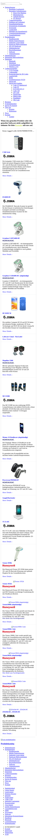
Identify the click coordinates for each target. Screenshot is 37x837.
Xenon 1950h (7, 563)
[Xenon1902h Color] (18, 681)
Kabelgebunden (10, 823)
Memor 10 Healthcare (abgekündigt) (15, 437)
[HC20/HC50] (18, 311)
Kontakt (18, 125)
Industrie (8, 796)
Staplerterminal (10, 788)
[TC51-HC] (18, 519)
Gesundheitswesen (11, 809)
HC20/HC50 (6, 313)
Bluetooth (8, 820)
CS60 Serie (6, 152)
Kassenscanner (10, 803)
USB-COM (9, 799)
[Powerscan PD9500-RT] (18, 478)
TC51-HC (5, 522)
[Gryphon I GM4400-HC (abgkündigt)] (18, 273)
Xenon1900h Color (9, 629)
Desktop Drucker (10, 794)
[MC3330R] (18, 394)
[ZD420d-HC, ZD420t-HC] (18, 709)
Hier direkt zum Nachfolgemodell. (13, 673)
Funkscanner (9, 797)
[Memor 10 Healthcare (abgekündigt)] (18, 435)
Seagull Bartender (8, 498)
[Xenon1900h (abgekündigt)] (18, 602)
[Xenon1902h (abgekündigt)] (18, 653)
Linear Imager (9, 790)
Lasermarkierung (10, 821)
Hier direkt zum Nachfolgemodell (13, 618)
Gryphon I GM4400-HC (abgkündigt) (15, 276)
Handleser (8, 818)
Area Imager (9, 805)
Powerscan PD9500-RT (10, 480)
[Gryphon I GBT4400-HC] (18, 236)
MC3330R (6, 396)
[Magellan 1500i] (18, 358)
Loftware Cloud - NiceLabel (12, 337)
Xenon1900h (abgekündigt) (11, 604)
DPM (7, 810)
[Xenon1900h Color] (18, 627)
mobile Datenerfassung (12, 807)
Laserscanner (9, 792)
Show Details (6, 176)
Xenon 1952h (7, 584)
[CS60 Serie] (18, 150)
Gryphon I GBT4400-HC (11, 238)
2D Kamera (9, 812)
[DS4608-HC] (18, 195)
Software (8, 814)
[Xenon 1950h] (18, 561)
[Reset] (21, 4)
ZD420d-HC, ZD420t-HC (11, 712)
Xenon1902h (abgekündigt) (11, 655)
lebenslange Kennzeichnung (14, 816)
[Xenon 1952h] (18, 581)
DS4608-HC (6, 197)
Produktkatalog (7, 744)
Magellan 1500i (7, 360)
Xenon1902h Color (9, 683)
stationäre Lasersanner (12, 801)
